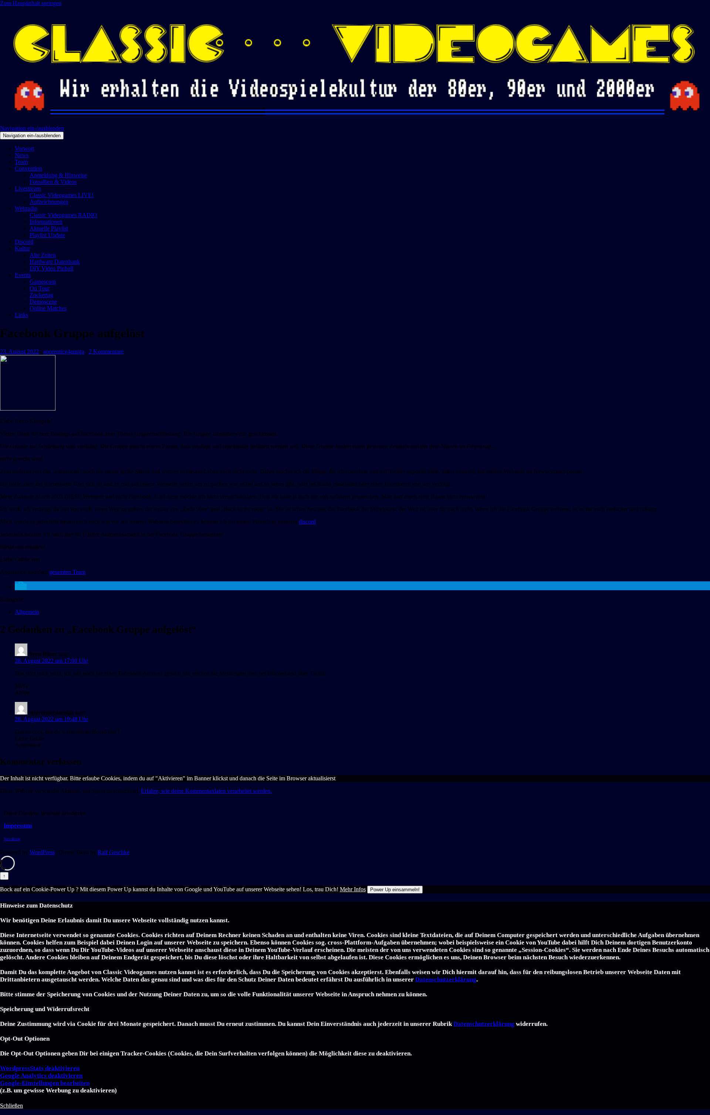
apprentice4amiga (63, 351)
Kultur (22, 248)
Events (23, 275)
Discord (24, 242)
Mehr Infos (353, 889)
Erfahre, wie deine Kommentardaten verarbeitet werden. (206, 791)
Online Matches (48, 308)
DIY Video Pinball (51, 268)
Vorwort (24, 148)
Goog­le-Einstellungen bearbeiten (44, 1083)
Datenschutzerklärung (445, 979)
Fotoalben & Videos (53, 182)
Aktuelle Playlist (49, 228)
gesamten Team (67, 572)
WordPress (42, 852)
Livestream (28, 188)
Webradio (26, 208)
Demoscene (43, 301)
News (21, 155)
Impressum (18, 825)
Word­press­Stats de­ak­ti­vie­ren (40, 1068)
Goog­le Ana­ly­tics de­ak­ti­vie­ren (41, 1075)
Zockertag (41, 295)
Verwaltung (12, 839)
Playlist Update (47, 235)
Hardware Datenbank (55, 262)
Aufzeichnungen (49, 202)
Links (21, 315)
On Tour (40, 288)
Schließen (11, 1105)
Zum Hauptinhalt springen (30, 3)
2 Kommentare (106, 351)
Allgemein (27, 612)
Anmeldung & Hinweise (58, 175)
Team (21, 162)
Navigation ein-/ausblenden (32, 128)
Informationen (46, 222)
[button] (21, 587)
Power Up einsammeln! (395, 889)
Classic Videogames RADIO (63, 215)
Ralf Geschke (113, 852)
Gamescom (43, 281)
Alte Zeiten (43, 255)
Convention (28, 168)
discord (307, 521)
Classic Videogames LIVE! (62, 195)
